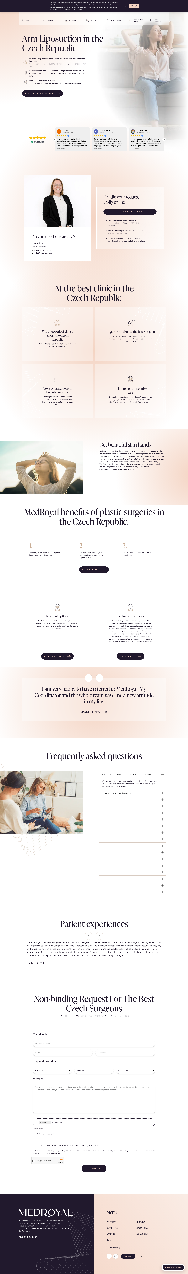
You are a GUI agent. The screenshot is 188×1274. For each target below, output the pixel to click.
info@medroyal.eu (52, 1153)
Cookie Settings (114, 1247)
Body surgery (72, 20)
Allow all (134, 6)
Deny (124, 6)
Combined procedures (157, 20)
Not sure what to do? (45, 1134)
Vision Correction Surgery (138, 20)
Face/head (50, 20)
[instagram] (115, 1256)
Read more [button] (61, 148)
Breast (28, 20)
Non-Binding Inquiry (173, 1267)
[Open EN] (143, 1256)
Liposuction (93, 20)
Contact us (42, 621)
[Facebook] (109, 1256)
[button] (164, 139)
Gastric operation (116, 20)
